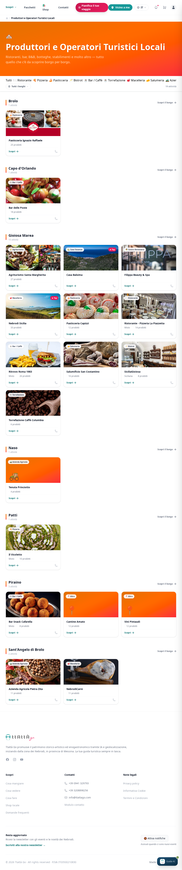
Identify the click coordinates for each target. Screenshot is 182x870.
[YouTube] (21, 759)
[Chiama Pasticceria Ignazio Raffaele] (56, 151)
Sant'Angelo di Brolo (26, 649)
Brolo (13, 101)
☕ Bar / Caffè (93, 80)
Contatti (63, 7)
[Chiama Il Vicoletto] (56, 565)
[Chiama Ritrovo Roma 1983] (56, 382)
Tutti (9, 80)
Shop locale (12, 805)
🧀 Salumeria (155, 80)
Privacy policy (131, 783)
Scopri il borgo (165, 102)
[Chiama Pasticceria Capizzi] (114, 334)
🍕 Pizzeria (40, 80)
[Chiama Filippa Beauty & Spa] (171, 285)
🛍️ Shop (45, 7)
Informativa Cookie (134, 790)
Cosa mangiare (15, 783)
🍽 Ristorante (22, 80)
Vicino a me (122, 7)
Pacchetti (29, 7)
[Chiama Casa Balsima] (114, 285)
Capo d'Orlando (22, 168)
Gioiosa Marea (21, 235)
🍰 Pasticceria (58, 80)
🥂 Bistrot (76, 80)
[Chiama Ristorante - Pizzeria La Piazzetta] (171, 334)
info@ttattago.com (80, 797)
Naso (13, 447)
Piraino (15, 582)
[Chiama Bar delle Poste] (56, 218)
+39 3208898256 (78, 790)
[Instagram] (14, 759)
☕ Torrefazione (114, 80)
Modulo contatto (74, 804)
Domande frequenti (17, 812)
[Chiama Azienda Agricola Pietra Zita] (56, 699)
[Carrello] (164, 7)
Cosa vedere (13, 790)
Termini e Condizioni (135, 798)
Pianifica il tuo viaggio (90, 7)
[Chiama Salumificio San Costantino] (114, 382)
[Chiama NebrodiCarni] (114, 699)
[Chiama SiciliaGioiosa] (171, 382)
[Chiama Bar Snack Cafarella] (56, 632)
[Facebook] (7, 759)
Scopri (9, 7)
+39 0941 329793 (79, 783)
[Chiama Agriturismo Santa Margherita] (56, 285)
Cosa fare (11, 798)
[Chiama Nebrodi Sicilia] (56, 334)
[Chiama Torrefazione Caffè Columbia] (56, 431)
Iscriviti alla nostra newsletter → (26, 845)
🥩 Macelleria (136, 80)
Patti (13, 515)
